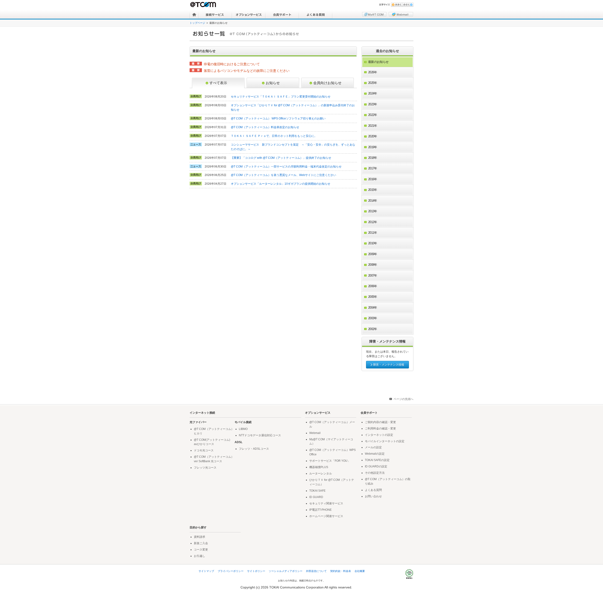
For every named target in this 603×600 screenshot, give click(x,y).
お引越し (199, 556)
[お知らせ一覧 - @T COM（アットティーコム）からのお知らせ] (303, 33)
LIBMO (243, 429)
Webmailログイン (400, 14)
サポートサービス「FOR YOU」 (329, 460)
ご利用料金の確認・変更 (380, 428)
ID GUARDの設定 (376, 466)
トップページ (197, 22)
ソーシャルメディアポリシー (285, 571)
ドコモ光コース (204, 450)
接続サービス (215, 15)
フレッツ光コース (205, 467)
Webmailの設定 (375, 453)
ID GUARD (316, 497)
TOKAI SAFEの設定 (377, 460)
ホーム (194, 15)
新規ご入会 (201, 543)
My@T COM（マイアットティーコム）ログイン (374, 14)
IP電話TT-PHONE (320, 509)
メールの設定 (373, 447)
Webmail (315, 433)
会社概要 (359, 571)
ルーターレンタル (320, 473)
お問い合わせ (373, 496)
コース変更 (201, 549)
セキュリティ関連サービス (326, 503)
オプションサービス (248, 15)
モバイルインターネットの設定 (384, 441)
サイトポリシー (256, 571)
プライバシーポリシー (231, 571)
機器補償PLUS (318, 467)
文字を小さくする (407, 5)
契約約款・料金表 (340, 571)
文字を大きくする (396, 5)
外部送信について (316, 571)
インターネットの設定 (379, 435)
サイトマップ (206, 571)
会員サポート (282, 15)
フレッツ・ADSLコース (254, 448)
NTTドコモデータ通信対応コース (260, 435)
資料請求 (199, 537)
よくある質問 (315, 15)
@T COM (203, 4)
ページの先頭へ (403, 399)
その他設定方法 (375, 472)
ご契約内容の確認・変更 (380, 422)
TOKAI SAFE (317, 490)
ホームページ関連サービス (326, 516)
